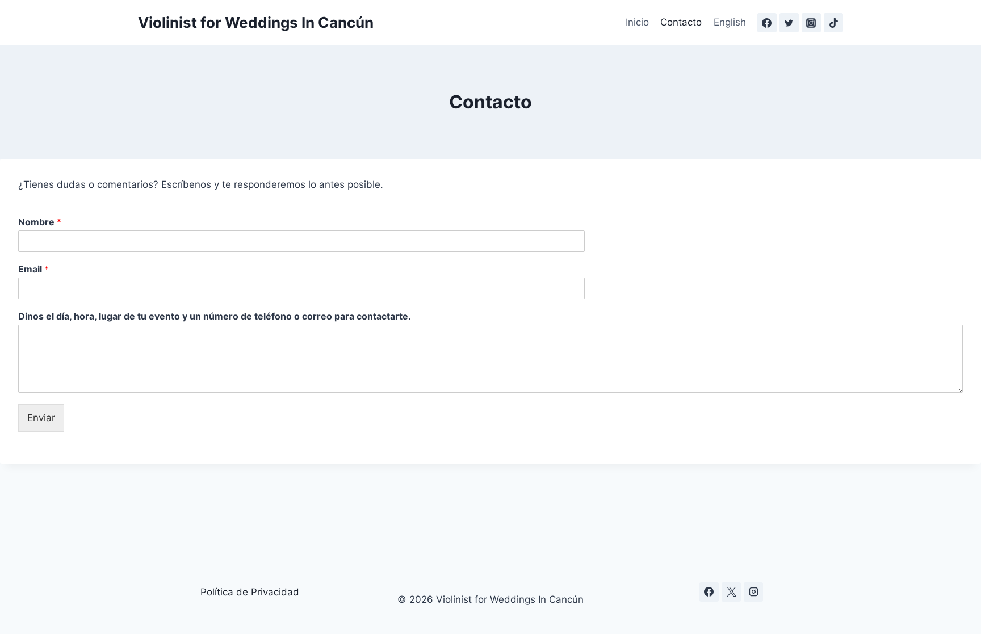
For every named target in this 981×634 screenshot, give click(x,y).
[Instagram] (811, 22)
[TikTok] (833, 22)
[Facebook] (767, 22)
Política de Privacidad (249, 592)
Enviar (41, 417)
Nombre (39, 222)
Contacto (681, 22)
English (730, 22)
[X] (731, 592)
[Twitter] (789, 22)
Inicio (637, 22)
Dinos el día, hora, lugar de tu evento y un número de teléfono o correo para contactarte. (214, 316)
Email (33, 269)
